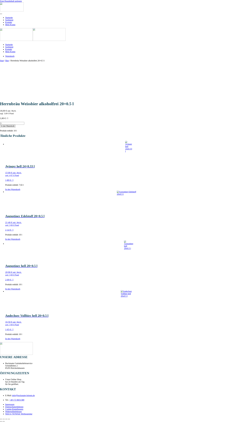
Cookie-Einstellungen (14, 409)
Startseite (9, 17)
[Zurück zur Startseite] (12, 11)
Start (2, 61)
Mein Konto (10, 25)
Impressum (9, 404)
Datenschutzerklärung (14, 407)
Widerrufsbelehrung (13, 411)
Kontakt (8, 22)
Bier (7, 61)
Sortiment (9, 20)
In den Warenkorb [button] (12, 189)
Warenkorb (9, 56)
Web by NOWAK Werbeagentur (18, 414)
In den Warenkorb (7, 126)
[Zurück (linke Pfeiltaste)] (1, 421)
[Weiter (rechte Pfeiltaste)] (4, 421)
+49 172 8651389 (16, 400)
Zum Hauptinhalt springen (11, 1)
